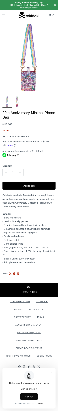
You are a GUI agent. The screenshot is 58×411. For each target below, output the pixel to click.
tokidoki (6, 130)
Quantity (7, 166)
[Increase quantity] (20, 172)
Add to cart (29, 185)
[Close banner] (55, 5)
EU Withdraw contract (29, 348)
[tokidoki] (29, 15)
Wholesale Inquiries (29, 333)
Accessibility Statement (29, 325)
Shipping (18, 309)
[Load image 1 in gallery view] (29, 57)
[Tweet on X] (10, 273)
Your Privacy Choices (18, 356)
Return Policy (37, 309)
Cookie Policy (44, 356)
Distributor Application (29, 340)
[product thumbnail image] (7, 102)
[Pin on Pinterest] (18, 273)
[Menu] (3, 15)
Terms (40, 317)
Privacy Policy (22, 317)
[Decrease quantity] (5, 172)
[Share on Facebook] (14, 273)
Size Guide (42, 302)
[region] (29, 5)
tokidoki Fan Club (20, 302)
